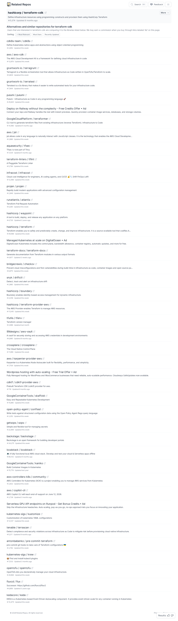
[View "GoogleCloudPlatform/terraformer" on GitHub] (50, 119)
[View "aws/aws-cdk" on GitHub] (25, 54)
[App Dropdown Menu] (168, 4)
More (163, 12)
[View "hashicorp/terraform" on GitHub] (34, 227)
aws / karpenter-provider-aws (24, 358)
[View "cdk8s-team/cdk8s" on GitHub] (32, 41)
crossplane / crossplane (20, 345)
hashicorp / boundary (19, 291)
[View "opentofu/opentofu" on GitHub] (32, 568)
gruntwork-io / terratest (21, 81)
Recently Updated (52, 34)
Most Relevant (23, 34)
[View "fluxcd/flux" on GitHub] (22, 581)
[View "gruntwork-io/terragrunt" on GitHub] (38, 68)
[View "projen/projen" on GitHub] (25, 186)
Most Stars (37, 34)
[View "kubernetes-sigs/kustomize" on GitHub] (41, 514)
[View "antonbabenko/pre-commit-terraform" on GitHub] (54, 541)
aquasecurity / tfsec (18, 145)
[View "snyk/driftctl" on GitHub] (24, 277)
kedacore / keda (16, 595)
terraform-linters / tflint (20, 159)
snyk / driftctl (14, 277)
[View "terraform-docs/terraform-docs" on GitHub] (47, 250)
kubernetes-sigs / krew (20, 554)
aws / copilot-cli (16, 490)
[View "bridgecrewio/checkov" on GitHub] (36, 264)
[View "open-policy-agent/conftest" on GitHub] (42, 409)
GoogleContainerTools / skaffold (26, 395)
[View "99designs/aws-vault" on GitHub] (34, 331)
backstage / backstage (20, 436)
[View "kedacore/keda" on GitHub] (27, 595)
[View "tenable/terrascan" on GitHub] (30, 527)
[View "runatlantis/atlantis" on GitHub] (32, 200)
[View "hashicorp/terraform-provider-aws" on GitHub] (50, 304)
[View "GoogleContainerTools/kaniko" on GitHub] (45, 463)
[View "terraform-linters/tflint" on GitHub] (36, 159)
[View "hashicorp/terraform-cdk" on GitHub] (45, 13)
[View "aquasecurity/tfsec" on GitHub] (31, 146)
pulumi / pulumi (15, 95)
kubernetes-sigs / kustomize (23, 514)
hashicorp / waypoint (19, 213)
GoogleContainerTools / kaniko (25, 463)
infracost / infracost (18, 172)
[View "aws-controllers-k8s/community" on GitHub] (47, 477)
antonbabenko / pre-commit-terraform (30, 541)
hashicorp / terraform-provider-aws (28, 304)
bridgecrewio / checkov (20, 264)
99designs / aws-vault (20, 331)
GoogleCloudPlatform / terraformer (27, 118)
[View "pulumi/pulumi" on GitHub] (26, 95)
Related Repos (21, 4)
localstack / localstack (20, 449)
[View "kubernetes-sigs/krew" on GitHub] (35, 554)
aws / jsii (12, 132)
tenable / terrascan (18, 527)
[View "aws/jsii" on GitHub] (18, 132)
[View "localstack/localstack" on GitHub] (34, 450)
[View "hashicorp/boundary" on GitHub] (33, 291)
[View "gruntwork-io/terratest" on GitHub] (36, 81)
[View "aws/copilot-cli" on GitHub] (27, 490)
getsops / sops (15, 422)
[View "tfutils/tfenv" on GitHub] (23, 318)
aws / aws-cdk (15, 54)
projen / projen (15, 186)
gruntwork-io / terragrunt (21, 68)
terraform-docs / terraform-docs (26, 250)
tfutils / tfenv (14, 318)
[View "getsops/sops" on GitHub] (25, 423)
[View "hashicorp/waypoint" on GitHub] (33, 213)
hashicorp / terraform (19, 226)
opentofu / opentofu (19, 568)
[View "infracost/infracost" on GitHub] (32, 173)
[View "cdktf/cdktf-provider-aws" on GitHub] (40, 382)
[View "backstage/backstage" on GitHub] (35, 436)
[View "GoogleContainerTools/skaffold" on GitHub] (46, 396)
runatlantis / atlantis (18, 199)
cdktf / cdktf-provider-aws (22, 382)
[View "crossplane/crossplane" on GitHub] (36, 345)
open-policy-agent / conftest (24, 409)
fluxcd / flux (13, 581)
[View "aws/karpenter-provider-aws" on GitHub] (43, 359)
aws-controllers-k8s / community (26, 476)
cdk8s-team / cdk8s (18, 41)
